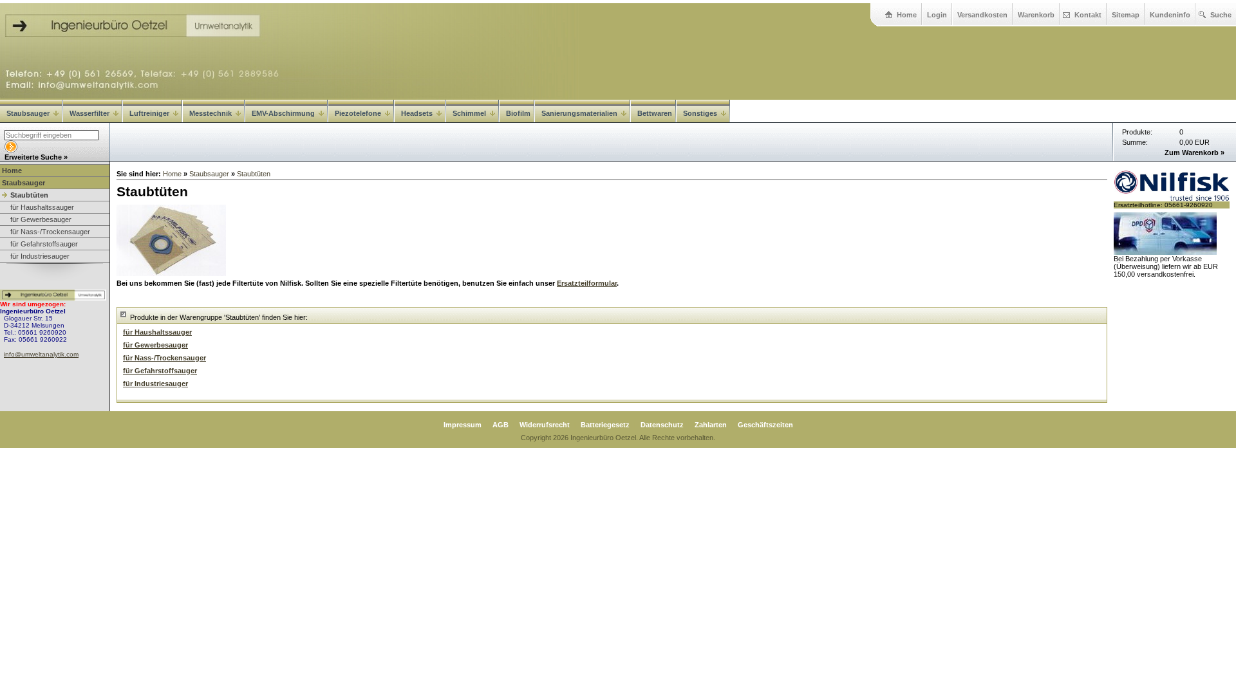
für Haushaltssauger (42, 207)
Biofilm (518, 113)
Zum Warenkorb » (1194, 152)
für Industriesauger (40, 256)
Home (907, 15)
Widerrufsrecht (545, 425)
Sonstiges (700, 113)
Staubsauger (28, 113)
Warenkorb (1036, 15)
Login (937, 15)
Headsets (417, 113)
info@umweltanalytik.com (41, 354)
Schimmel (469, 113)
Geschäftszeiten (765, 425)
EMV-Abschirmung (283, 113)
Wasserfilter (89, 113)
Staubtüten (29, 195)
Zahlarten (711, 425)
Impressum (463, 425)
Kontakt (1087, 15)
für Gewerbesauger (40, 219)
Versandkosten (982, 15)
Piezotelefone (358, 113)
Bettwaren (654, 113)
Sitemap (1125, 15)
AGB (500, 425)
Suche (1220, 15)
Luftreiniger (149, 113)
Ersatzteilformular (587, 283)
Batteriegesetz (605, 425)
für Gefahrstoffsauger (44, 244)
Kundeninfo (1170, 15)
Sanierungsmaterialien (579, 113)
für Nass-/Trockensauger (50, 232)
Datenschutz (662, 425)
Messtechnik (210, 113)
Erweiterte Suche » (36, 157)
